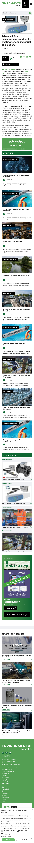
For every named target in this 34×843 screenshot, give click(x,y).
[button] (2, 831)
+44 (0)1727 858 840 (10, 759)
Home (3, 787)
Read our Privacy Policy (25, 828)
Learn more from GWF (10, 64)
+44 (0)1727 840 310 (10, 762)
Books (3, 801)
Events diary (5, 797)
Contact (4, 799)
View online (10, 608)
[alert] (17, 825)
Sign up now (25, 3)
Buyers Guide (5, 789)
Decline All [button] (24, 839)
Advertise (4, 795)
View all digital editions (15, 615)
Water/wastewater (19, 53)
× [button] (32, 809)
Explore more (6, 659)
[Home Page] (12, 4)
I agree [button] (8, 839)
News (3, 791)
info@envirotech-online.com (12, 764)
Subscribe (5, 793)
